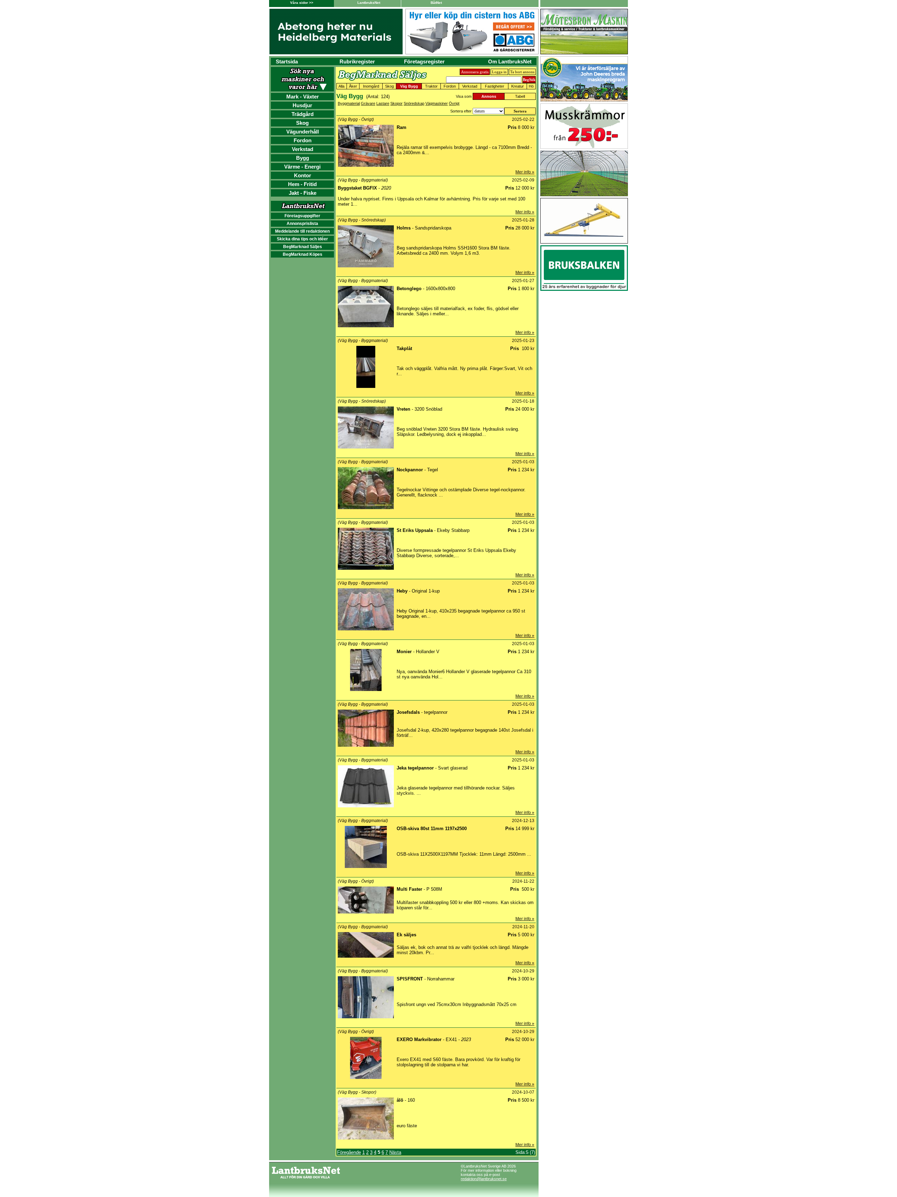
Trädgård (303, 114)
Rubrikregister (357, 61)
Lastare (382, 103)
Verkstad (302, 149)
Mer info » (524, 172)
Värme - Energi (302, 167)
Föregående (349, 1152)
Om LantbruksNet (510, 61)
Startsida (287, 61)
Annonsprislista (302, 223)
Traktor (431, 86)
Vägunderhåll (302, 132)
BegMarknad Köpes (302, 254)
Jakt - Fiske (302, 193)
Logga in (499, 72)
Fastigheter (494, 86)
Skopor (396, 103)
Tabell (520, 96)
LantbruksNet (368, 3)
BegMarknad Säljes (302, 246)
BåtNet (436, 3)
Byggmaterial (349, 103)
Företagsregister (424, 61)
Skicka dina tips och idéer (302, 239)
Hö (531, 86)
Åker (353, 86)
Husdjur (302, 105)
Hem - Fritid (302, 184)
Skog (302, 123)
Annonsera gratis (474, 72)
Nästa (395, 1152)
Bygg (302, 158)
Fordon (302, 140)
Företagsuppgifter (302, 215)
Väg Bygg (409, 86)
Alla (341, 86)
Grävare (368, 103)
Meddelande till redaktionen (302, 231)
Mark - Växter (302, 97)
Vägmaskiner (436, 103)
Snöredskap (414, 103)
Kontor (302, 175)
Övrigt (454, 103)
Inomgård (371, 86)
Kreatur (517, 86)
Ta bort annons (522, 72)
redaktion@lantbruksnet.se (484, 1179)
